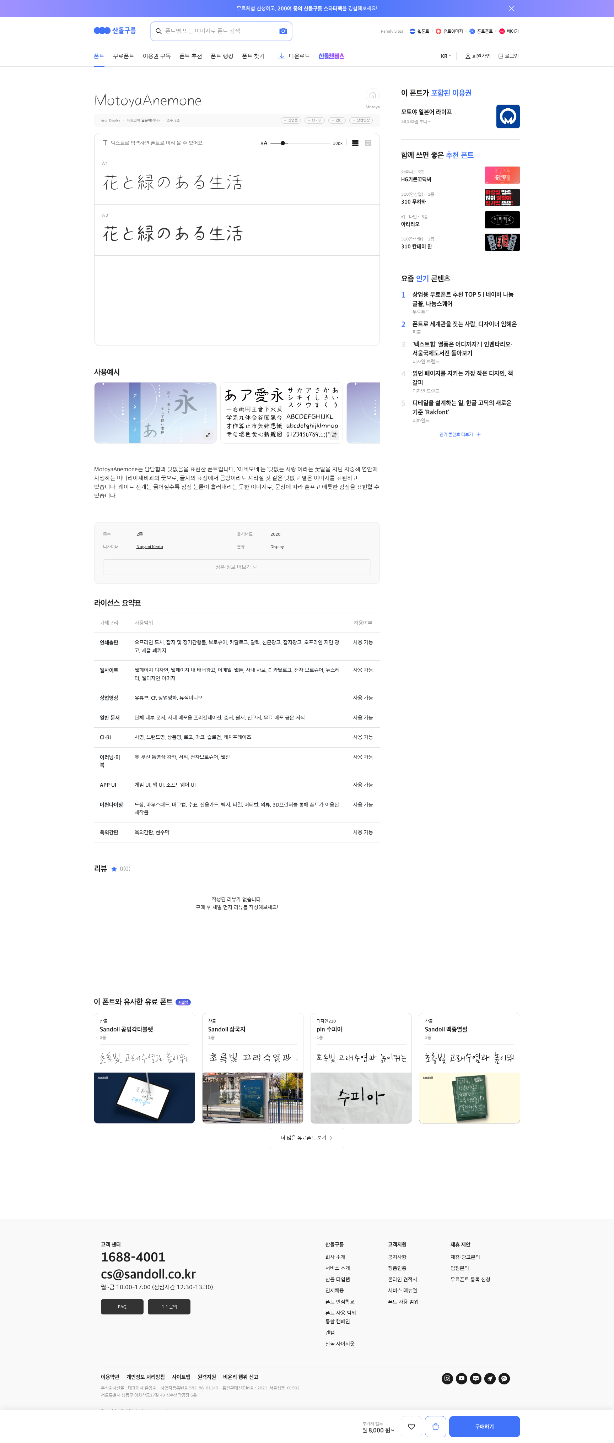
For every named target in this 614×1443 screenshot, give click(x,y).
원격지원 (207, 1376)
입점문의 (460, 1268)
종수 (107, 534)
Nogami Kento (149, 546)
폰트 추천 (190, 56)
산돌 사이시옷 (340, 1343)
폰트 (99, 56)
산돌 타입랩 (337, 1279)
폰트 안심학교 (340, 1302)
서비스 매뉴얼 (402, 1290)
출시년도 (245, 534)
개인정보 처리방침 (145, 1376)
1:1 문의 (169, 1306)
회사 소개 (335, 1257)
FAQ (122, 1306)
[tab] (355, 143)
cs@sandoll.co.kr (148, 1274)
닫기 (511, 8)
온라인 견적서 (402, 1279)
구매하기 (484, 1426)
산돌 (104, 1021)
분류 (241, 546)
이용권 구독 (157, 56)
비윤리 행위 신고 (240, 1376)
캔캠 (330, 1332)
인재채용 (334, 1290)
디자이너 (111, 546)
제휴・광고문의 (465, 1257)
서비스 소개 (337, 1268)
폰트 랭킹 (222, 56)
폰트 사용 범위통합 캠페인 (340, 1317)
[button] (392, 413)
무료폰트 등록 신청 (470, 1279)
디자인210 (326, 1021)
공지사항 (397, 1257)
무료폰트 (123, 56)
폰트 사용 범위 (403, 1302)
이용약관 (110, 1376)
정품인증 (397, 1268)
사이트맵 (181, 1376)
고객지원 (397, 1244)
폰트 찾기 (253, 56)
